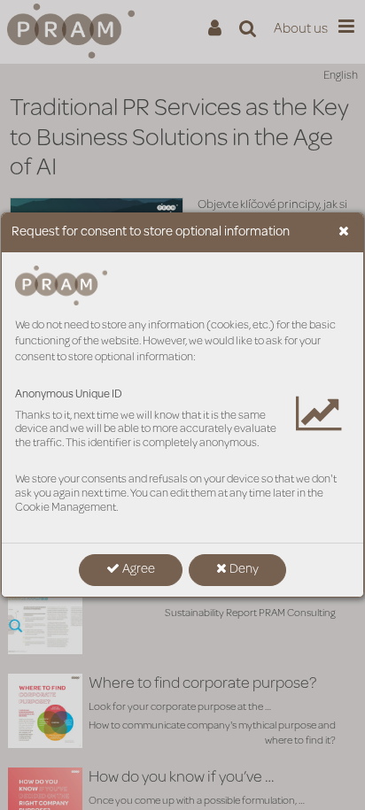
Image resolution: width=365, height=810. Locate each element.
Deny (243, 570)
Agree (137, 570)
